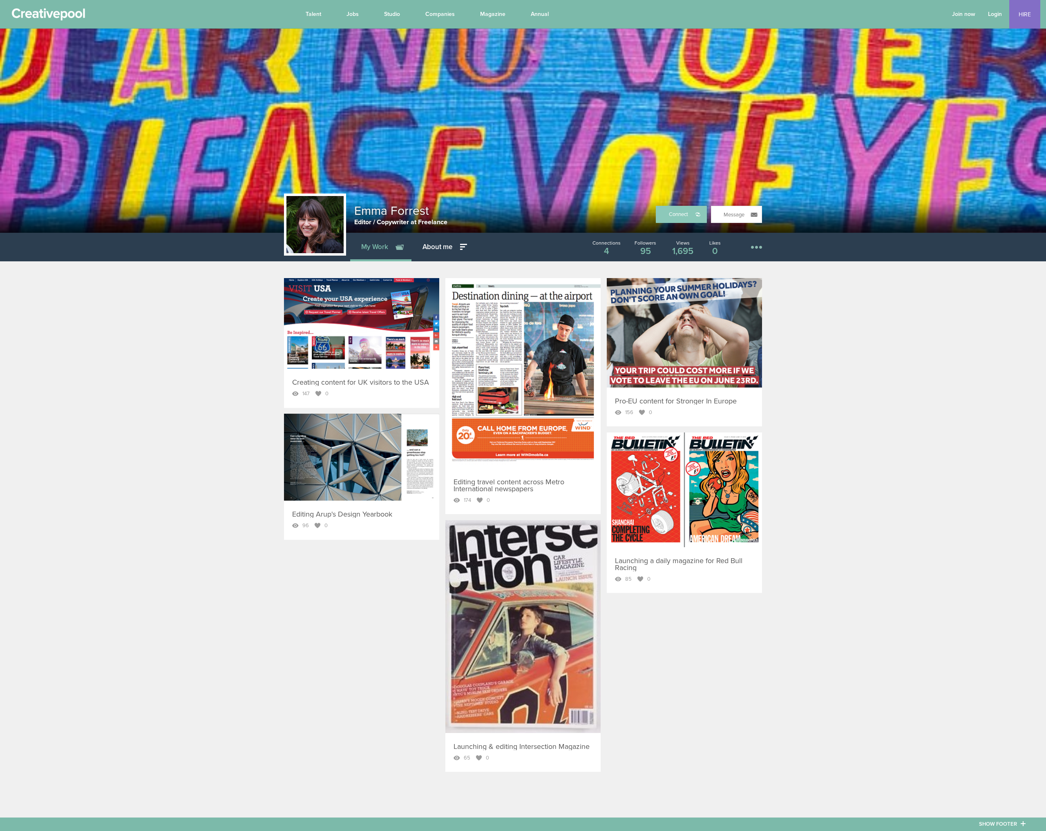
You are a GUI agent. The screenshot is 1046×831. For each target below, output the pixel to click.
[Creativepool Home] (48, 16)
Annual (540, 14)
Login (995, 14)
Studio (392, 14)
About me (437, 247)
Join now (963, 14)
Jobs (352, 14)
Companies (440, 14)
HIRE (1025, 14)
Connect (678, 214)
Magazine (492, 14)
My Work (374, 247)
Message (734, 215)
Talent (313, 14)
